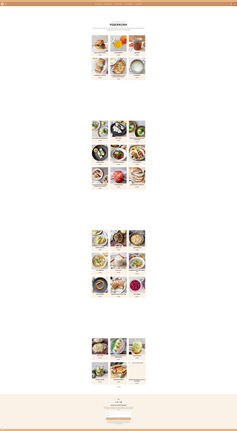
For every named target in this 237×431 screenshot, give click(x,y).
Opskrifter (98, 4)
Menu (6, 4)
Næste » (119, 386)
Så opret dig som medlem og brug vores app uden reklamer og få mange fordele (118, 0)
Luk (235, 403)
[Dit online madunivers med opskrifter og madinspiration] (2, 4)
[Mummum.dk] (118, 399)
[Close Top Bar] (236, 1)
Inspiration (108, 4)
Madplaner (118, 4)
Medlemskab (128, 4)
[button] (2, 429)
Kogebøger (138, 4)
